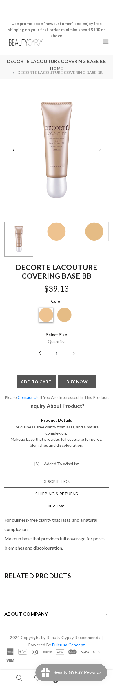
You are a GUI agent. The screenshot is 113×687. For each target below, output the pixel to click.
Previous (13, 150)
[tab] (56, 481)
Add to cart (36, 381)
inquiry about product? (56, 406)
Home (56, 68)
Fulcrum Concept (68, 644)
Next (100, 150)
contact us (28, 397)
